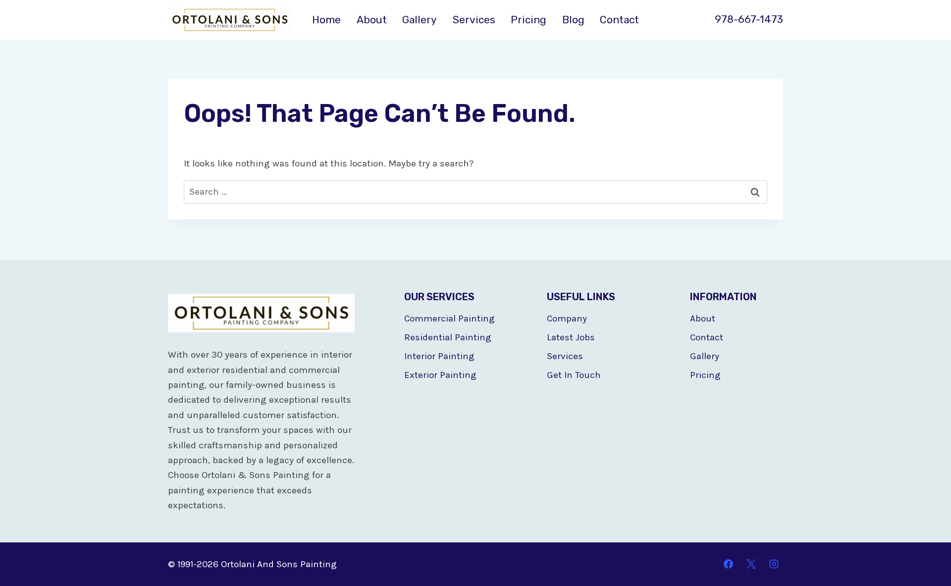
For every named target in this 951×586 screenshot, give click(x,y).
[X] (750, 564)
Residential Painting (447, 337)
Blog (573, 19)
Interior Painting (439, 356)
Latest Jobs (571, 337)
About (372, 19)
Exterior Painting (440, 375)
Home (326, 19)
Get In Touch (574, 375)
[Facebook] (728, 564)
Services (474, 19)
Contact (619, 19)
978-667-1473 (749, 19)
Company (567, 318)
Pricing (528, 19)
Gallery (419, 19)
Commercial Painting (449, 318)
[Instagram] (773, 564)
